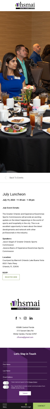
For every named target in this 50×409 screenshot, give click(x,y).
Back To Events (16, 177)
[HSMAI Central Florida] (25, 310)
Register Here (11, 277)
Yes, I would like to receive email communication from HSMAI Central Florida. (28, 387)
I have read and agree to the (24, 382)
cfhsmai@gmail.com (25, 337)
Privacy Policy (33, 382)
